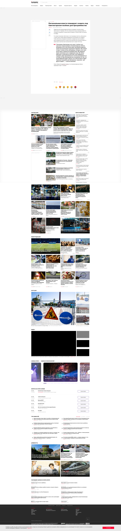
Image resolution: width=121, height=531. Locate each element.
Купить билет (83, 391)
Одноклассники (78, 512)
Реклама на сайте (51, 505)
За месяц (88, 416)
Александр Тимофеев (58, 27)
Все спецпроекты (49, 509)
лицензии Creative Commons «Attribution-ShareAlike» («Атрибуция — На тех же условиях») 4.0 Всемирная (75, 524)
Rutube (77, 513)
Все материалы (34, 5)
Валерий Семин (41, 403)
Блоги (55, 5)
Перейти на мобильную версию (36, 520)
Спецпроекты (104, 5)
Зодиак (75, 5)
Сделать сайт (58, 505)
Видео (92, 5)
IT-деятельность (70, 505)
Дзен (77, 514)
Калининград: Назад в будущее (44, 390)
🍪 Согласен (108, 527)
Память (87, 5)
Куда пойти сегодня (64, 510)
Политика (33, 513)
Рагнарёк (40, 410)
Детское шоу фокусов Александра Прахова (47, 407)
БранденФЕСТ (41, 400)
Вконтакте (77, 509)
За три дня (78, 416)
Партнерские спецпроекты (51, 510)
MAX (76, 511)
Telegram (77, 510)
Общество (33, 511)
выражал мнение (65, 64)
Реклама (97, 5)
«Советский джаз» (41, 396)
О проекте (64, 505)
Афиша (41, 5)
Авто (32, 512)
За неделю (83, 416)
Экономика (33, 514)
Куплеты (81, 5)
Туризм (60, 5)
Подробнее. (29, 528)
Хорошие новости (68, 5)
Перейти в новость (74, 356)
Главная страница (64, 509)
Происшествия (48, 5)
